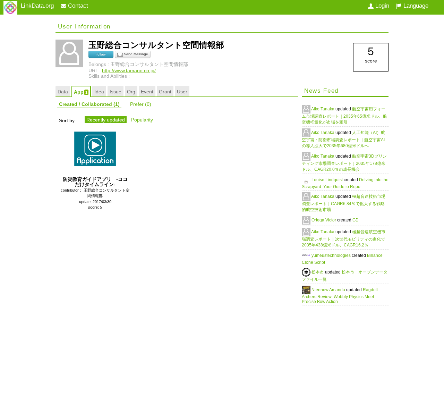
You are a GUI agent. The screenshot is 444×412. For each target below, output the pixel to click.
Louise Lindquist (327, 179)
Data (63, 91)
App (80, 92)
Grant (165, 91)
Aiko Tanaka (323, 109)
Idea (99, 91)
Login (381, 5)
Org (131, 91)
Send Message (135, 54)
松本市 (318, 272)
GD (355, 220)
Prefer (140, 104)
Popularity (142, 120)
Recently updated (105, 120)
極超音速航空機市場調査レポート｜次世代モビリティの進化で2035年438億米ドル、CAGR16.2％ (343, 238)
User (182, 91)
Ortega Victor (324, 220)
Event (147, 91)
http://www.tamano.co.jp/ (129, 70)
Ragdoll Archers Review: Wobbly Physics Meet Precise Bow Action (340, 295)
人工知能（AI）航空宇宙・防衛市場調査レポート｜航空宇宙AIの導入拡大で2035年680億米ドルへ (343, 139)
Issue (115, 91)
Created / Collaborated (89, 104)
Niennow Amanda (328, 289)
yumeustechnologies (331, 255)
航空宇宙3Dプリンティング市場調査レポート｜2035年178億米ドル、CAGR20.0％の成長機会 (344, 163)
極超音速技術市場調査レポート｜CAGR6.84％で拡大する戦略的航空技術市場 (343, 203)
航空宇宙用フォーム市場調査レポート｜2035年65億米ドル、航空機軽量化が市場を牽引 (344, 116)
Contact (77, 5)
